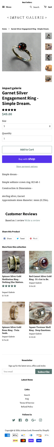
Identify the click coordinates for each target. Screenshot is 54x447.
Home (4, 29)
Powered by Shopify (40, 430)
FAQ (27, 398)
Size (4, 120)
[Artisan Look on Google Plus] (33, 420)
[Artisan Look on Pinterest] (26, 420)
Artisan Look (25, 430)
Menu (8, 7)
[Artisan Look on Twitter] (13, 420)
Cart (50, 7)
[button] (9, 109)
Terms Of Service (27, 402)
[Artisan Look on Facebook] (20, 420)
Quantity (6, 133)
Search (27, 395)
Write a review (32, 220)
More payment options (27, 166)
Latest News (27, 379)
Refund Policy (27, 406)
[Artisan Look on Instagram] (40, 420)
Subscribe (44, 372)
